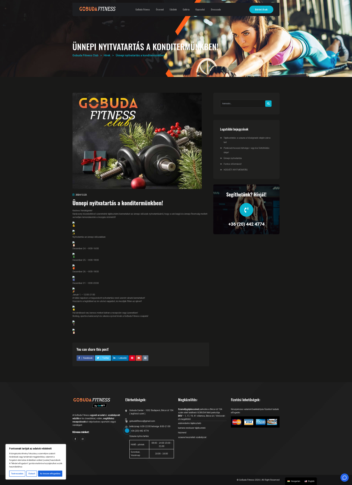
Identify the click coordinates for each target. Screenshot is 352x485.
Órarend (160, 9)
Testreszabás (17, 473)
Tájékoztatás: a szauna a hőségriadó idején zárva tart (247, 140)
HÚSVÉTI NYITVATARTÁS (236, 169)
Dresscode (216, 9)
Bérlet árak (261, 9)
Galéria (186, 9)
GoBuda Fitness (142, 9)
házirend (182, 432)
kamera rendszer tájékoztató (192, 428)
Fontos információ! (233, 164)
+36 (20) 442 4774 (246, 224)
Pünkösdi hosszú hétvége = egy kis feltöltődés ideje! (246, 150)
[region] (36, 462)
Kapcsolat (200, 9)
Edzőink (173, 9)
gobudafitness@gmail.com (142, 421)
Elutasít (31, 473)
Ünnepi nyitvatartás (233, 158)
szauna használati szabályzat (192, 437)
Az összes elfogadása (50, 473)
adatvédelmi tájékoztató (189, 423)
